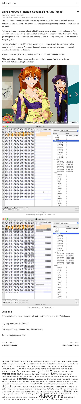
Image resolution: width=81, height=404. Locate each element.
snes (52, 391)
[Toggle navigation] (78, 3)
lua (76, 376)
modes (32, 381)
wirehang (18, 399)
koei (55, 376)
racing (75, 386)
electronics (56, 368)
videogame (50, 396)
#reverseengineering (25, 17)
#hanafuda (9, 17)
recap (9, 389)
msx (37, 381)
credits (49, 366)
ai (43, 361)
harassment (36, 374)
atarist (32, 364)
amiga (47, 361)
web (65, 397)
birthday (8, 366)
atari (27, 364)
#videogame (40, 17)
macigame (12, 379)
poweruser (49, 386)
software (66, 391)
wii (75, 397)
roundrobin (59, 389)
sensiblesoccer (30, 391)
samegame (70, 389)
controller (42, 366)
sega (22, 391)
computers (34, 366)
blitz (14, 366)
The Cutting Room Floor (23, 62)
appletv (68, 361)
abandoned (38, 361)
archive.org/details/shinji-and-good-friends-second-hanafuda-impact (42, 316)
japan (31, 376)
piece (64, 384)
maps (59, 379)
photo (53, 384)
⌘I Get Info (9, 3)
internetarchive (7, 376)
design (18, 369)
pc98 (48, 384)
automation (44, 364)
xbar (52, 399)
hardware (45, 374)
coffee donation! (36, 329)
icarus (69, 374)
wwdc (42, 399)
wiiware (4, 399)
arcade (4, 364)
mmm (19, 381)
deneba (12, 368)
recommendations (18, 389)
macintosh (22, 378)
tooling (4, 397)
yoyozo (66, 399)
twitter (25, 397)
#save (34, 17)
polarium (25, 386)
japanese (39, 376)
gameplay (56, 371)
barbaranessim (61, 364)
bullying (23, 366)
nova (75, 381)
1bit (11, 361)
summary (29, 394)
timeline (75, 394)
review (50, 388)
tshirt (18, 397)
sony (3, 394)
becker (75, 364)
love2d (71, 376)
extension (5, 371)
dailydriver (66, 366)
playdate (7, 386)
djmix (24, 369)
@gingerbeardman (18, 335)
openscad (5, 384)
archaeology (12, 364)
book (18, 366)
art (24, 364)
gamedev (45, 371)
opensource (14, 384)
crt (59, 366)
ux (36, 397)
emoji (62, 368)
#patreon (15, 17)
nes (47, 381)
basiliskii (69, 364)
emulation (68, 368)
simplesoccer (45, 391)
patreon (38, 383)
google (70, 371)
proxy (70, 386)
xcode (57, 399)
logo (66, 376)
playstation (17, 386)
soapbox (57, 391)
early (49, 369)
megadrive (12, 381)
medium (5, 381)
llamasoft (61, 376)
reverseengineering (39, 389)
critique (54, 366)
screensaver (11, 391)
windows (11, 399)
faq (18, 371)
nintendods (69, 381)
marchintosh (66, 379)
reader (4, 389)
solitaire (75, 391)
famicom (13, 371)
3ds (27, 361)
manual (53, 379)
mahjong (47, 379)
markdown (74, 379)
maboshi (4, 379)
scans (4, 391)
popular (31, 386)
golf (66, 371)
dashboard (5, 368)
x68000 (47, 399)
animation (53, 361)
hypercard (62, 374)
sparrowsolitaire (19, 394)
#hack (3, 17)
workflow (35, 399)
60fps (31, 361)
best (3, 366)
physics (58, 384)
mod (27, 381)
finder (23, 371)
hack (20, 373)
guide (13, 374)
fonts (27, 371)
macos (31, 379)
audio (37, 364)
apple (63, 361)
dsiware (43, 368)
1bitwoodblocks (19, 361)
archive (19, 364)
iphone (26, 376)
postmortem (39, 386)
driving (38, 368)
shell (38, 391)
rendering (28, 389)
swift (35, 394)
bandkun (52, 364)
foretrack (33, 371)
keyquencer (49, 376)
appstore (75, 361)
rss (65, 389)
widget (70, 397)
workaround (26, 399)
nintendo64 (60, 381)
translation (11, 397)
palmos (30, 384)
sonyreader (9, 394)
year (61, 399)
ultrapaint (32, 397)
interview (16, 376)
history (54, 373)
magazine (39, 379)
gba (62, 371)
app (59, 361)
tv (21, 397)
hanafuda (27, 374)
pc (45, 384)
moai (23, 381)
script (18, 391)
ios (21, 376)
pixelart (70, 384)
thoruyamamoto (66, 394)
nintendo (52, 381)
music (42, 381)
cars (28, 366)
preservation (61, 386)
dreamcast (30, 368)
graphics (6, 374)
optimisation (23, 384)
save (76, 389)
